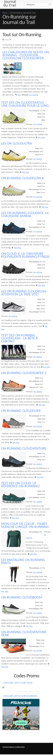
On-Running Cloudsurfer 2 (23, 373)
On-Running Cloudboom (21, 597)
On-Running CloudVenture (23, 448)
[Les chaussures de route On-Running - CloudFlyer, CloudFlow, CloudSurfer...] (12, 69)
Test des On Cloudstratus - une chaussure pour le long (25, 104)
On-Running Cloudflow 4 (22, 178)
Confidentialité (20, 747)
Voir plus (41, 138)
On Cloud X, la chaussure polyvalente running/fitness (25, 255)
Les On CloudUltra (16, 143)
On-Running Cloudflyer (21, 411)
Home (4, 13)
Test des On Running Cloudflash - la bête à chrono (19, 338)
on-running (33, 95)
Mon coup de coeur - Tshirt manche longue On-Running (25, 525)
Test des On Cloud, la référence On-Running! (20, 485)
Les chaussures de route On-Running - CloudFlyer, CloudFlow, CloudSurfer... (26, 55)
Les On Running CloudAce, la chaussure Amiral (25, 214)
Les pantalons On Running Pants (23, 561)
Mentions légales (8, 747)
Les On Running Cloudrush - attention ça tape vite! (24, 293)
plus (19, 95)
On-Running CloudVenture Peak (23, 633)
